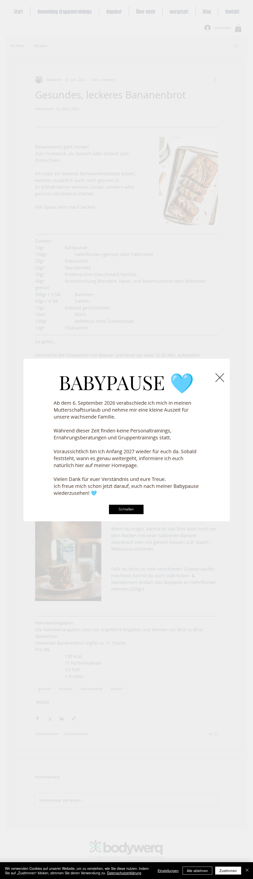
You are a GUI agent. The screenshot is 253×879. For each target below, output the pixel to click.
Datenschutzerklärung (124, 872)
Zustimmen (228, 870)
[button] (219, 377)
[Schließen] (247, 870)
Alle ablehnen (197, 870)
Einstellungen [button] (168, 870)
